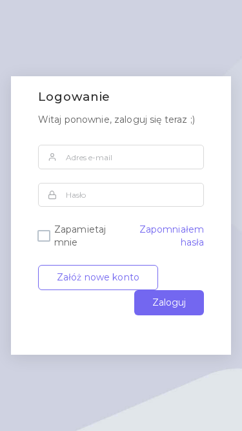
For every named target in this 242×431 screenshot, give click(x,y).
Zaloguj (169, 302)
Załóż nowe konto (98, 277)
